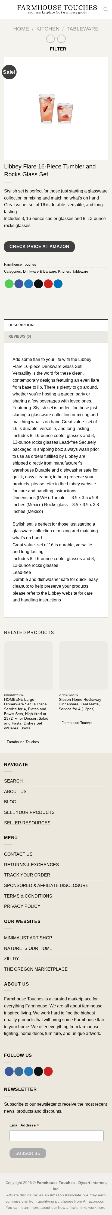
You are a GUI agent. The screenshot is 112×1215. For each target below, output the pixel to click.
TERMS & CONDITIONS (28, 896)
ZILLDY (11, 958)
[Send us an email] (38, 1071)
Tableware (83, 29)
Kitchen (48, 29)
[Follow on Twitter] (28, 1071)
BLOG (10, 802)
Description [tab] (20, 325)
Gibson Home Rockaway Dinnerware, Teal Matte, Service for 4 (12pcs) (80, 704)
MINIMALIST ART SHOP (28, 938)
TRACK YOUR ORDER (27, 875)
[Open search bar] (106, 9)
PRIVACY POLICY (22, 906)
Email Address (24, 1125)
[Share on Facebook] (18, 284)
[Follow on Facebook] (9, 1071)
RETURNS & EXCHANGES (31, 864)
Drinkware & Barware (39, 271)
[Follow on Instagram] (18, 1071)
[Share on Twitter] (28, 284)
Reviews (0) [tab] (19, 336)
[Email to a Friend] (38, 284)
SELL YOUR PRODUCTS (29, 812)
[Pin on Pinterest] (48, 284)
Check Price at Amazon (40, 246)
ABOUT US (15, 791)
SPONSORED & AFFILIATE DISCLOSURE (46, 885)
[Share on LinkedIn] (58, 284)
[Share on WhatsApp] (9, 284)
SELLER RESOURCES (27, 823)
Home (21, 29)
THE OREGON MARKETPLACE (36, 969)
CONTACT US (18, 854)
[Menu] (7, 9)
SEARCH (13, 781)
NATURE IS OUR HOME (28, 948)
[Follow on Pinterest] (48, 1071)
